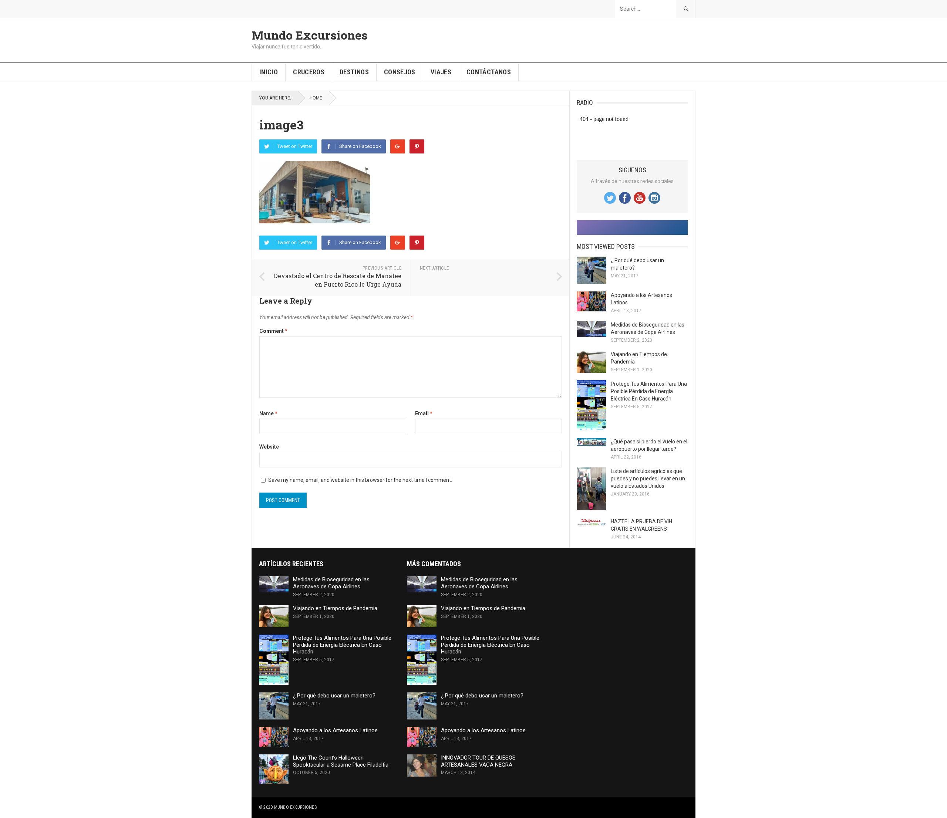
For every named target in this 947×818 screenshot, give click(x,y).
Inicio (268, 72)
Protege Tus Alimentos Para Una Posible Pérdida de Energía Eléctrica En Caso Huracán (649, 391)
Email (423, 413)
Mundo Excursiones (310, 35)
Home (316, 98)
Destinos (354, 72)
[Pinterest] (417, 146)
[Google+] (397, 146)
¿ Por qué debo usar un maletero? (334, 695)
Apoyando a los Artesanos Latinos (335, 730)
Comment (273, 331)
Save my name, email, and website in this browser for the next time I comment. (360, 480)
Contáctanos (488, 72)
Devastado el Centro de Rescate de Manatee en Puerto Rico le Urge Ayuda (337, 280)
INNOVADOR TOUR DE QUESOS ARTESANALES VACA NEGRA (478, 761)
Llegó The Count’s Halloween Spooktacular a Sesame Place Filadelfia (340, 761)
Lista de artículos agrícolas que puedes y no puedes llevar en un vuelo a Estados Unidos (648, 478)
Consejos (399, 72)
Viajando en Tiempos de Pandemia (335, 608)
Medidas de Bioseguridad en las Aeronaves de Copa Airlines (331, 583)
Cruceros (308, 72)
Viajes (441, 72)
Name (268, 413)
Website (269, 447)
